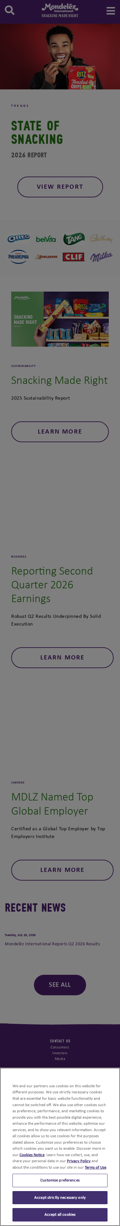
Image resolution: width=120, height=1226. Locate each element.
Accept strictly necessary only (60, 1198)
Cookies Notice (32, 1155)
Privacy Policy (79, 1161)
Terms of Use (95, 1167)
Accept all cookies (60, 1215)
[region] (60, 1147)
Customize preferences (60, 1180)
